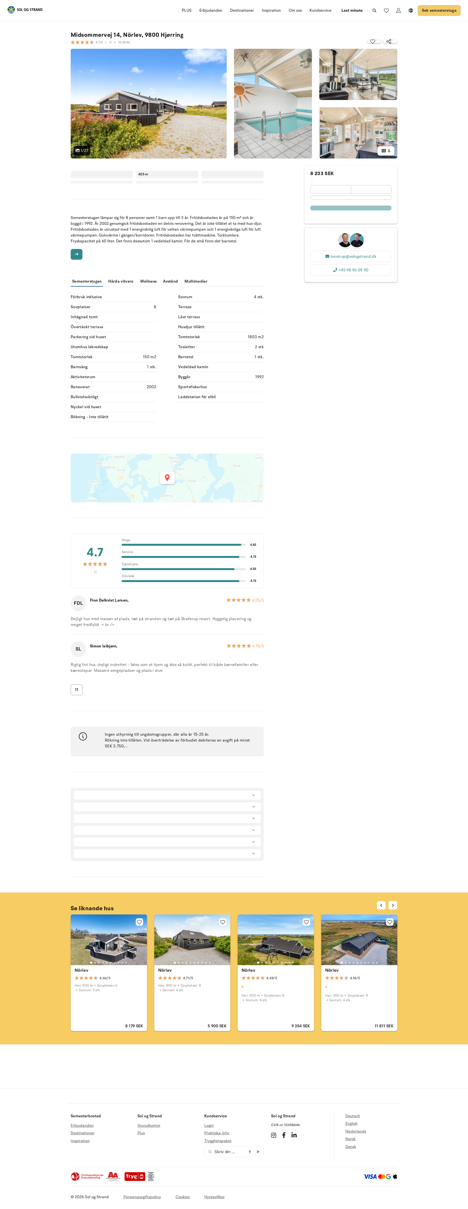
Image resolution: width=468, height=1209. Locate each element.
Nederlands (355, 1131)
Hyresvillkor (214, 1197)
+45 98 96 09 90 (353, 270)
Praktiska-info (216, 1133)
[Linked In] (294, 1135)
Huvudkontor (148, 1125)
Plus (141, 1133)
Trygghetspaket (218, 1141)
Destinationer (242, 10)
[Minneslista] (386, 10)
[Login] (398, 10)
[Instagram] (273, 1135)
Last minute (352, 10)
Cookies (183, 1197)
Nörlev (81, 970)
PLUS (187, 10)
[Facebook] (284, 1135)
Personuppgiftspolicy (142, 1197)
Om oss (295, 10)
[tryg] (136, 1180)
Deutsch (352, 1116)
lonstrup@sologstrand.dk (353, 256)
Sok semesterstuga (439, 10)
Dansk (350, 1147)
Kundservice (321, 10)
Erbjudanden (210, 10)
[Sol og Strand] (24, 10)
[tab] (91, 962)
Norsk (350, 1139)
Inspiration (271, 10)
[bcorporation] (152, 1180)
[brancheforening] (87, 1180)
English (351, 1123)
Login (209, 1125)
